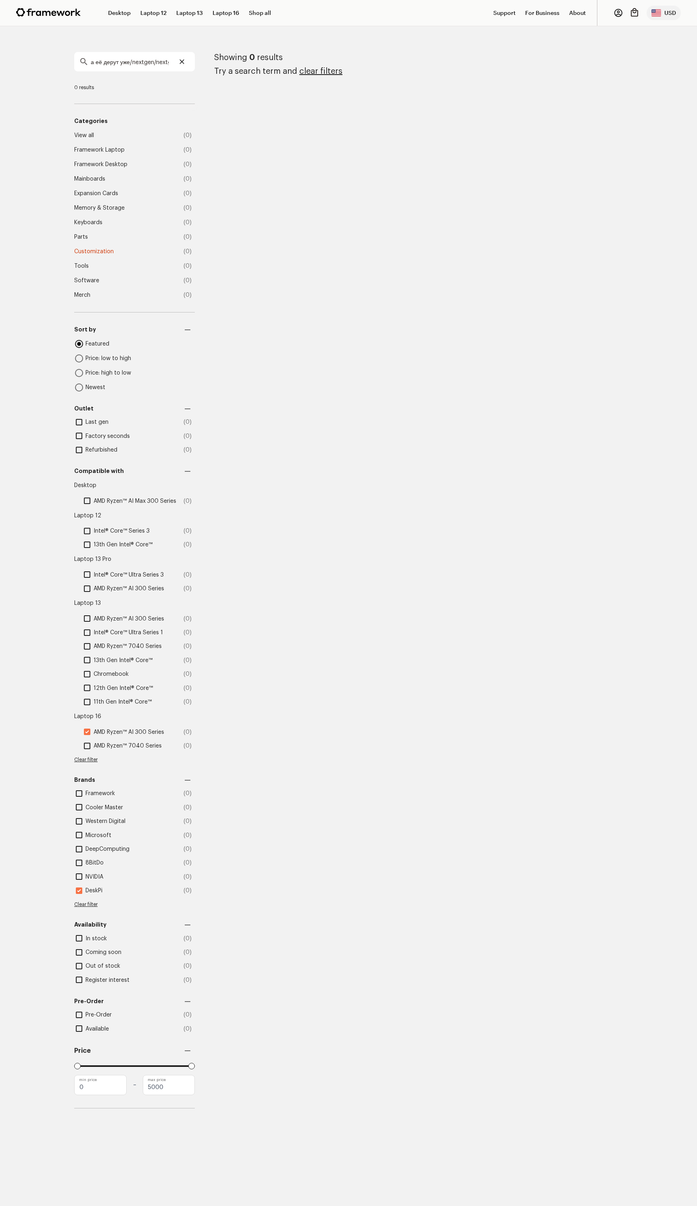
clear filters (320, 71)
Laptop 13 (189, 12)
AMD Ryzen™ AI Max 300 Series (135, 501)
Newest (95, 387)
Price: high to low (108, 373)
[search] (134, 61)
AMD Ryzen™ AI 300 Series (129, 589)
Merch (82, 295)
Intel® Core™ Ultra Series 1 (128, 632)
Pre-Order (99, 1015)
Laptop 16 (226, 12)
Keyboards (88, 222)
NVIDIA (94, 877)
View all (84, 135)
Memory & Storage (99, 208)
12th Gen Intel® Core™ (123, 688)
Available (97, 1029)
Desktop (119, 12)
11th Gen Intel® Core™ (123, 702)
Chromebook (111, 674)
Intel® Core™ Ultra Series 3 (129, 575)
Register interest (107, 980)
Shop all (260, 12)
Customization (94, 251)
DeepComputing (107, 849)
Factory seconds (108, 436)
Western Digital (105, 821)
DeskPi (94, 891)
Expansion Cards (96, 193)
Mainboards (89, 179)
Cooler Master (104, 807)
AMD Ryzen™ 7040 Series (128, 646)
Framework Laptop (99, 150)
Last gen (97, 422)
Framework (100, 793)
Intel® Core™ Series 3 (122, 531)
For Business (542, 12)
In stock (96, 938)
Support (504, 12)
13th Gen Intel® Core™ (123, 545)
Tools (81, 266)
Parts (81, 237)
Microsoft (98, 835)
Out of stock (103, 966)
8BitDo (95, 863)
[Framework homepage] (48, 12)
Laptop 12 (153, 12)
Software (86, 280)
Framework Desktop (100, 164)
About (577, 12)
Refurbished (101, 450)
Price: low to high (108, 358)
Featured (97, 344)
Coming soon (103, 952)
